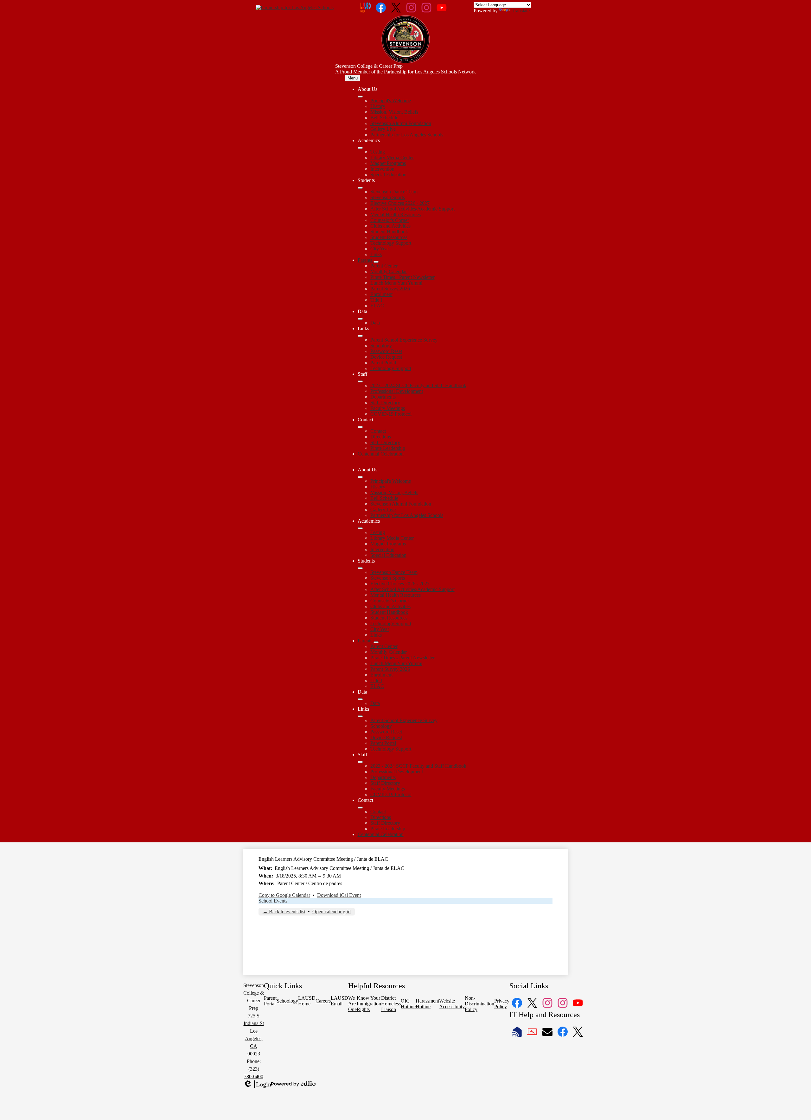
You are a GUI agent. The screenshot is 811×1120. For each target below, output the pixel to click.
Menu (353, 78)
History (377, 106)
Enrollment (381, 294)
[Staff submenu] (360, 381)
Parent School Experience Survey (403, 340)
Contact (378, 431)
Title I (376, 300)
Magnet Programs (388, 163)
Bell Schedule (384, 117)
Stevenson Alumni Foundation (400, 123)
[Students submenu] (360, 188)
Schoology (381, 345)
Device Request (386, 357)
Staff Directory (385, 402)
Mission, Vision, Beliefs (394, 112)
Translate (521, 10)
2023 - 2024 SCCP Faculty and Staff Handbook (418, 385)
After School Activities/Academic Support (412, 208)
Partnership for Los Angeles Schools (406, 134)
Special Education (388, 174)
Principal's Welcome (390, 100)
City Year (379, 248)
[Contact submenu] (360, 427)
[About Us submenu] (360, 97)
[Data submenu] (360, 319)
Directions (380, 436)
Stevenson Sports (387, 197)
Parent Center (384, 265)
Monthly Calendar (388, 271)
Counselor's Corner (389, 220)
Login (257, 1084)
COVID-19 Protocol (391, 414)
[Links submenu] (360, 336)
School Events (273, 900)
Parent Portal (383, 362)
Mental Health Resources (395, 214)
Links (376, 254)
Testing (377, 151)
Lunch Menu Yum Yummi (396, 283)
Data (375, 322)
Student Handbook (389, 231)
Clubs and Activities (390, 226)
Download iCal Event (339, 895)
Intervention (382, 169)
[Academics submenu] (360, 148)
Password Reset (386, 351)
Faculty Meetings (387, 408)
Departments (383, 397)
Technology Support (390, 243)
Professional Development (396, 391)
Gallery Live (383, 129)
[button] (360, 477)
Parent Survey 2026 (390, 288)
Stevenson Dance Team (394, 191)
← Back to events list (284, 911)
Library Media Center (392, 157)
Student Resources (388, 237)
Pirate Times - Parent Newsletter (402, 277)
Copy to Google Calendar (284, 895)
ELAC (377, 305)
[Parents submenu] (376, 262)
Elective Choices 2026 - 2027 (400, 203)
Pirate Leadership (387, 448)
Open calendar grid (331, 911)
